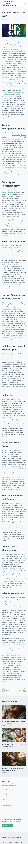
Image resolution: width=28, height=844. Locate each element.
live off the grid (20, 73)
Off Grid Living (16, 19)
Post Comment (7, 826)
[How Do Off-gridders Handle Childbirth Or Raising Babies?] (14, 712)
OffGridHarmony (10, 5)
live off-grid (6, 673)
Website (5, 800)
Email (5, 795)
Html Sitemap (5, 835)
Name (5, 790)
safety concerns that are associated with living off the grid (13, 92)
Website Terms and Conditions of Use (11, 837)
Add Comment (7, 805)
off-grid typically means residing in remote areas (14, 139)
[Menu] (25, 3)
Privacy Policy (15, 835)
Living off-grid (6, 354)
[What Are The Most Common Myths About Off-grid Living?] (14, 759)
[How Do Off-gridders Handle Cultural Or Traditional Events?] (14, 735)
